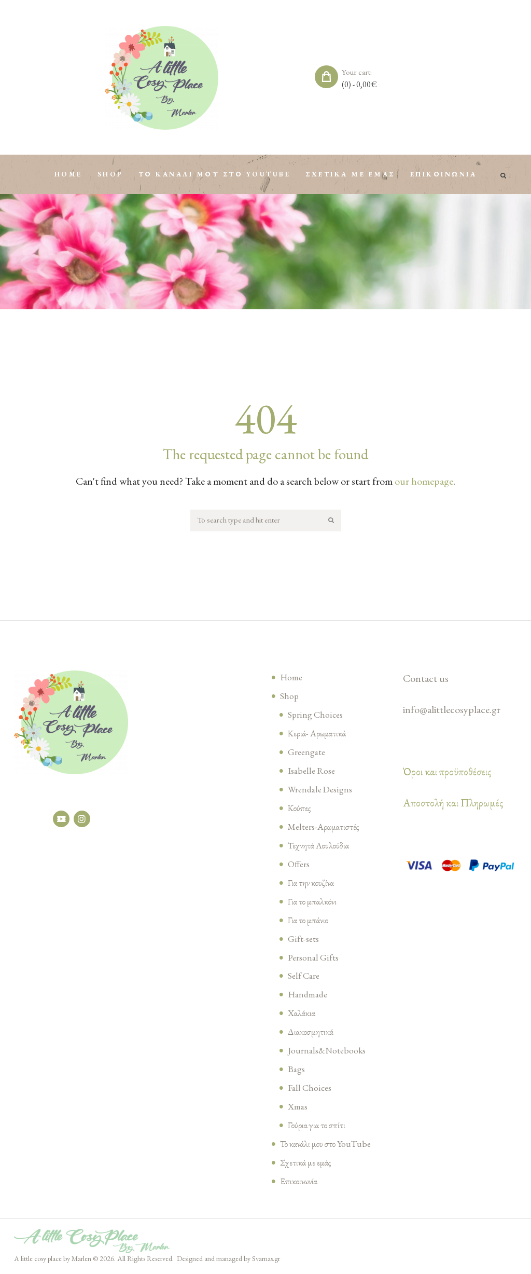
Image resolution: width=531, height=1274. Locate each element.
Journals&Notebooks (327, 1050)
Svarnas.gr (266, 1258)
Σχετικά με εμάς (305, 1162)
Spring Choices (315, 714)
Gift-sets (303, 938)
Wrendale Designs (320, 789)
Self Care (303, 975)
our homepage (424, 481)
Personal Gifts (313, 957)
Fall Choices (309, 1087)
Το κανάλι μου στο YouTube (325, 1143)
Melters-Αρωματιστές (323, 826)
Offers (299, 864)
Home (291, 677)
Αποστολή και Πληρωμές (453, 803)
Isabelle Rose (311, 770)
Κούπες (299, 808)
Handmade (307, 994)
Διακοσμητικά (310, 1031)
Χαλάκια (301, 1013)
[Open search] (504, 175)
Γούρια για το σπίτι (316, 1125)
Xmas (298, 1106)
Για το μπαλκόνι (312, 901)
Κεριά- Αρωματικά (317, 733)
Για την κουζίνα (311, 882)
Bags (296, 1069)
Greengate (306, 752)
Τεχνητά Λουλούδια (318, 845)
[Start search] (332, 520)
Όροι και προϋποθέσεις (447, 771)
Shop (289, 696)
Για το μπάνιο (308, 920)
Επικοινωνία (298, 1181)
